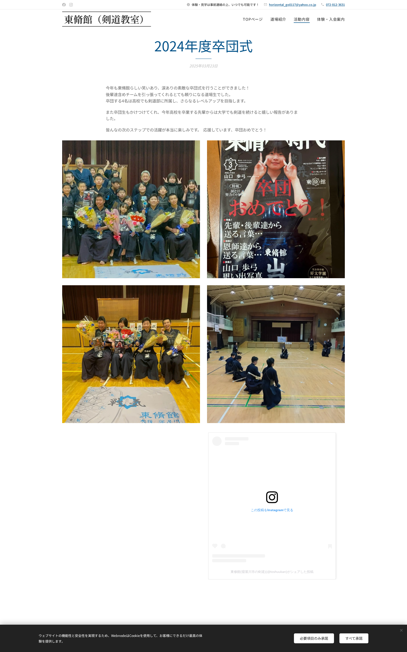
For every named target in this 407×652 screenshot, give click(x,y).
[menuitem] (254, 19)
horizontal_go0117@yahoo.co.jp (292, 4)
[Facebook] (64, 5)
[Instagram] (71, 5)
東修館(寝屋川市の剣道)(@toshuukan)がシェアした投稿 (272, 572)
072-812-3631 (335, 4)
